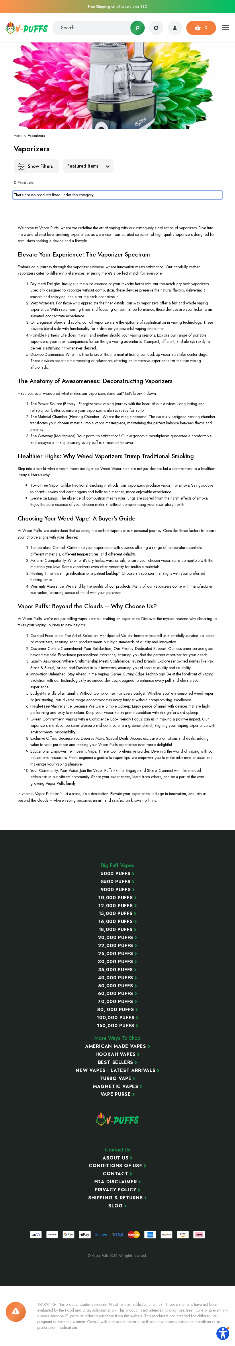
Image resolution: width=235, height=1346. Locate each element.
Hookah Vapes (115, 1054)
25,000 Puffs (115, 954)
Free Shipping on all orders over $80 (117, 6)
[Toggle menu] (226, 28)
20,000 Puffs (116, 938)
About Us (115, 1158)
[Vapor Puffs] (117, 1119)
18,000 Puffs (116, 930)
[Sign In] (175, 28)
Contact (115, 1174)
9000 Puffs (116, 890)
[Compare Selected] (156, 28)
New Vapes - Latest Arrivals (116, 1070)
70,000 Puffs (115, 1002)
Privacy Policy (115, 1190)
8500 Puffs (116, 882)
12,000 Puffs (115, 906)
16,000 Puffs (115, 921)
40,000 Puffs (116, 978)
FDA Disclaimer (115, 1182)
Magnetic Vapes (115, 1086)
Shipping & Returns (115, 1198)
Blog (115, 1206)
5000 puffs (116, 874)
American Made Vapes (115, 1046)
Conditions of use (115, 1166)
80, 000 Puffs (115, 1010)
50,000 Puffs (115, 986)
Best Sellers (116, 1062)
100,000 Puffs (115, 1018)
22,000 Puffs (116, 946)
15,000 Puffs (116, 913)
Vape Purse (116, 1094)
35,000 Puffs (115, 970)
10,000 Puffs (115, 898)
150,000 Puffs (115, 1026)
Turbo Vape (116, 1078)
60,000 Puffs (116, 993)
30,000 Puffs (115, 962)
